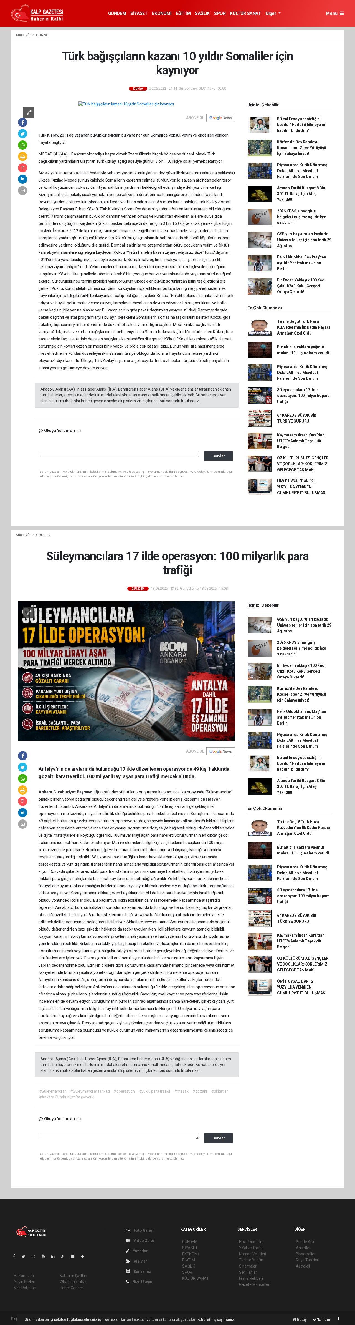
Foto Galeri (143, 1230)
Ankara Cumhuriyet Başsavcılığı (69, 792)
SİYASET (139, 13)
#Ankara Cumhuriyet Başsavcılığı (67, 1097)
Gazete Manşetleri (254, 1284)
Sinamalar (248, 1266)
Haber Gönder (71, 1288)
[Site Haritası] (75, 1256)
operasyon (210, 799)
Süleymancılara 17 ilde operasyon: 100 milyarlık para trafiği (303, 396)
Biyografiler (306, 1254)
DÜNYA (41, 35)
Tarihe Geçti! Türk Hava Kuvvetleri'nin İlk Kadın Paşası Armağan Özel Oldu (303, 327)
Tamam (323, 1320)
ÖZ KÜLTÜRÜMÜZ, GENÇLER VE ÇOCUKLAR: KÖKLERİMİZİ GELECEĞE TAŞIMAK (303, 464)
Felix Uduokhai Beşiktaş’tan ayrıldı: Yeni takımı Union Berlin (301, 263)
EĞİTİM (183, 13)
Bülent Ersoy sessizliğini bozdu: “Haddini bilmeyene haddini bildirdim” (301, 125)
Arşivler (140, 1261)
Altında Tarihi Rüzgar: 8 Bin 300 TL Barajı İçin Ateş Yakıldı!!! (301, 194)
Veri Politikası (25, 1288)
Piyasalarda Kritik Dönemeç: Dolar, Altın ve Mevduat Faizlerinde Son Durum (302, 171)
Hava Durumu (250, 1241)
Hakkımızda (24, 1275)
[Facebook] (16, 1256)
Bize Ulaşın (142, 1281)
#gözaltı (200, 1091)
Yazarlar (140, 1251)
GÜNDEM (117, 13)
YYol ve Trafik (250, 1248)
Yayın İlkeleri (24, 1281)
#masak (181, 1091)
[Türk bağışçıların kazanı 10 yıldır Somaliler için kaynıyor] (126, 104)
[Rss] (65, 1256)
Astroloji (303, 1266)
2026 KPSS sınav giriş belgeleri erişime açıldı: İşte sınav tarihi (301, 217)
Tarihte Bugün (251, 1260)
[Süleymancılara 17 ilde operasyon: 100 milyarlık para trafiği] (126, 670)
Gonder (218, 456)
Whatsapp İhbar (73, 1281)
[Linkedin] (55, 1256)
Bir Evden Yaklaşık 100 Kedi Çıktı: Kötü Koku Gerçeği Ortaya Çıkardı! (301, 286)
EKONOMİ (161, 13)
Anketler (303, 1248)
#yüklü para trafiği (154, 1091)
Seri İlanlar (248, 1272)
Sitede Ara (305, 1241)
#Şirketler (219, 1091)
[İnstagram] (36, 1256)
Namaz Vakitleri (252, 1254)
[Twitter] (26, 1256)
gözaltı (81, 820)
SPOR (219, 13)
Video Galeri (144, 1240)
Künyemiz (142, 1271)
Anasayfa (23, 35)
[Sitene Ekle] (84, 1256)
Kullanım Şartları (73, 1275)
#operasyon (124, 1091)
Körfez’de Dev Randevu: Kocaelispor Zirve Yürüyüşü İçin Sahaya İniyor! (301, 148)
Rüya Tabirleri (307, 1260)
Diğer (272, 13)
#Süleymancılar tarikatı (90, 1091)
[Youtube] (45, 1256)
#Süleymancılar (52, 1091)
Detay (301, 1320)
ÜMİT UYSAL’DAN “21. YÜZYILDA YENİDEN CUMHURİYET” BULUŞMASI (301, 487)
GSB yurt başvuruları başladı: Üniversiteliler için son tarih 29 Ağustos (304, 240)
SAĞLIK (202, 13)
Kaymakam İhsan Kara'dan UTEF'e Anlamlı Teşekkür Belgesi (300, 441)
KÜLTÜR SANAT (245, 13)
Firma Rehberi (251, 1278)
